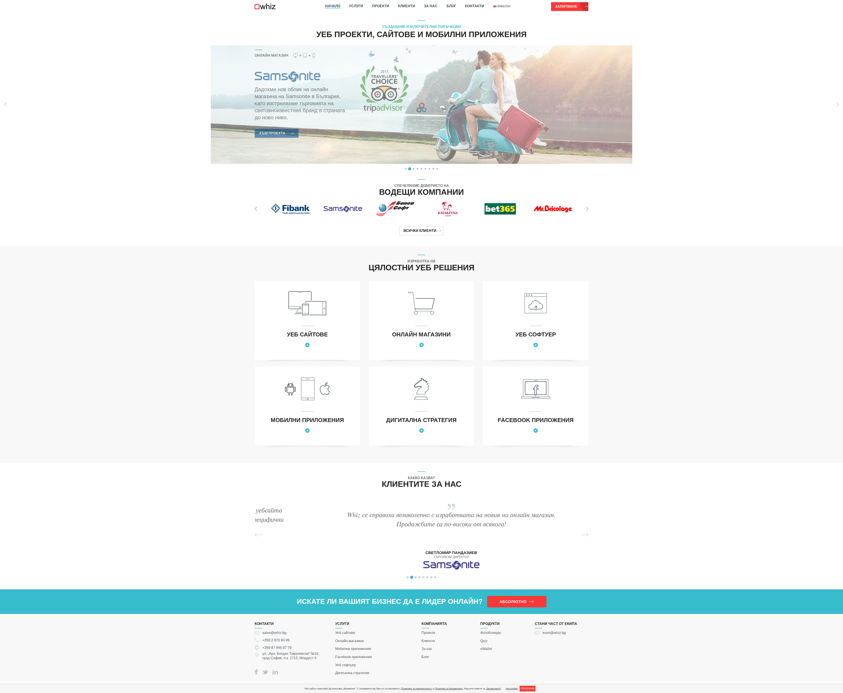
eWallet (486, 649)
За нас (431, 6)
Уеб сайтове (345, 633)
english (503, 6)
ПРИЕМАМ (527, 688)
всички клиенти (419, 231)
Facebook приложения (353, 657)
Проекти (380, 6)
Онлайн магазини (349, 640)
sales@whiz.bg (274, 633)
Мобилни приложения (353, 649)
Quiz (484, 640)
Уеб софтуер (345, 665)
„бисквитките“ (493, 688)
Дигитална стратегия (352, 673)
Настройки (512, 688)
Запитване (566, 6)
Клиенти (406, 6)
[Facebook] (256, 672)
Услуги (356, 6)
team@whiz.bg (554, 633)
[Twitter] (265, 672)
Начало (332, 6)
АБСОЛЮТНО (512, 601)
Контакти (474, 6)
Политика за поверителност (416, 688)
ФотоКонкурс (490, 633)
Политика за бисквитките (449, 688)
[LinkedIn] (275, 672)
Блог (451, 6)
